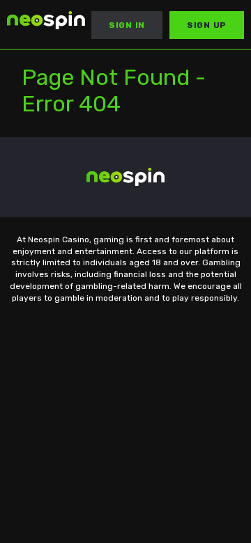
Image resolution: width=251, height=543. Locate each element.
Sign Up (207, 25)
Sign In (127, 25)
